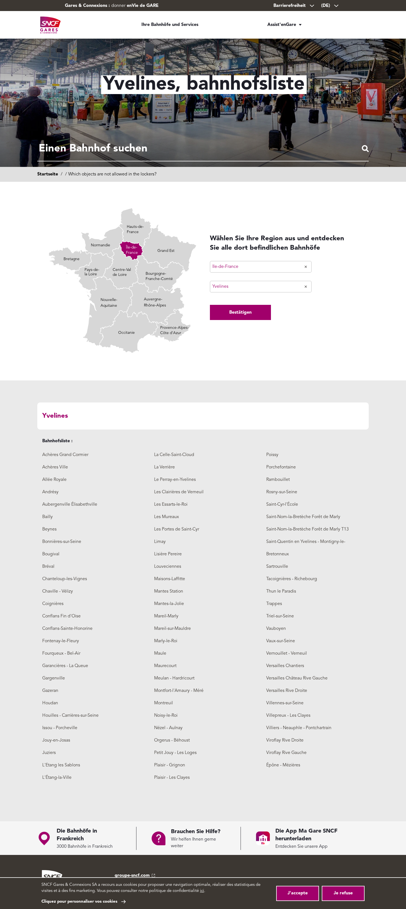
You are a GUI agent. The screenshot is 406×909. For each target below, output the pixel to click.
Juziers (49, 753)
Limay (160, 542)
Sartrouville (277, 566)
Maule (160, 653)
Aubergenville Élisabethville (69, 504)
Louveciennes (167, 566)
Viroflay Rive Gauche (286, 753)
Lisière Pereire (168, 554)
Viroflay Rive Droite (285, 740)
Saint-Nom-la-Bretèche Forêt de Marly (303, 517)
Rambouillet (278, 480)
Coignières (53, 604)
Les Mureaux (166, 517)
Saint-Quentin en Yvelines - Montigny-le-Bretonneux (305, 548)
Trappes (274, 604)
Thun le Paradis (281, 591)
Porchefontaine (281, 467)
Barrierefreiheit (289, 6)
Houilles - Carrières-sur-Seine (70, 715)
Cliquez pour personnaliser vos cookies (79, 902)
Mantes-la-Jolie (169, 604)
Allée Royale (54, 480)
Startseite (47, 174)
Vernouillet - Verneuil (286, 653)
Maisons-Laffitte (169, 579)
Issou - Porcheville (59, 728)
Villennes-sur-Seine (285, 703)
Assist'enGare (281, 25)
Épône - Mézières (283, 765)
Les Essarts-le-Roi (171, 504)
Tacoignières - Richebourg (291, 579)
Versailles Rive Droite (286, 691)
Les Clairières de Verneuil (179, 492)
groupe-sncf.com (132, 875)
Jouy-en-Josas (56, 740)
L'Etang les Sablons (61, 765)
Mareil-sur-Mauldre (172, 629)
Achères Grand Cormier (65, 455)
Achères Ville (55, 467)
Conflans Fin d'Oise (61, 616)
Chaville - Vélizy (57, 591)
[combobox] (203, 149)
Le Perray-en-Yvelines (175, 480)
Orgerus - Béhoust (172, 740)
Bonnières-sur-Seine (61, 542)
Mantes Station (168, 591)
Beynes (49, 529)
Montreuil (163, 703)
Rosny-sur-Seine (281, 492)
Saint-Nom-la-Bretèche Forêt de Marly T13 (307, 529)
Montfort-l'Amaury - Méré (179, 691)
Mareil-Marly (166, 616)
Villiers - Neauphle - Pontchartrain (298, 728)
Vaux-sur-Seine (280, 641)
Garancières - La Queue (65, 666)
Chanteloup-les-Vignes (64, 579)
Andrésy (50, 492)
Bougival (50, 554)
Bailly (47, 517)
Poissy (272, 455)
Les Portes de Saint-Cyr (176, 529)
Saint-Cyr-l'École (282, 504)
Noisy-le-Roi (166, 715)
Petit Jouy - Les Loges (175, 753)
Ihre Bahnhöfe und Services (169, 25)
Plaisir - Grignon (169, 765)
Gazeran (50, 691)
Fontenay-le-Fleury (60, 641)
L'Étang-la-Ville (57, 777)
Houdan (50, 703)
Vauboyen (276, 629)
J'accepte (298, 893)
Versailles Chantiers (285, 666)
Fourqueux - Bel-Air (61, 653)
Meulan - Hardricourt (174, 678)
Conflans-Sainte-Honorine (67, 629)
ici (202, 891)
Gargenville (53, 678)
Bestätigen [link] (240, 312)
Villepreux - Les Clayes (288, 715)
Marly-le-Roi (165, 641)
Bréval (48, 566)
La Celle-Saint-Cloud (174, 455)
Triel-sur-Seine (280, 616)
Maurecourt (165, 666)
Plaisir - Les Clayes (172, 777)
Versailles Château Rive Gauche (297, 678)
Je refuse (343, 893)
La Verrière (164, 467)
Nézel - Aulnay (168, 728)
